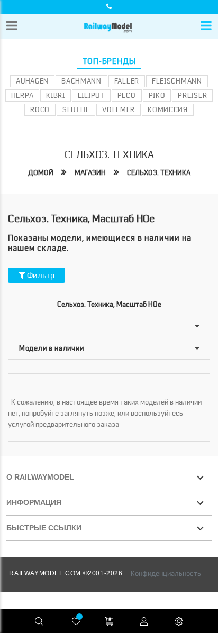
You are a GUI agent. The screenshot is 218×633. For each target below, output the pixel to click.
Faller (126, 81)
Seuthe (75, 109)
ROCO (40, 109)
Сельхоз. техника (158, 172)
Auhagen (32, 81)
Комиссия (168, 109)
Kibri (55, 95)
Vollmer (118, 109)
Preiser (192, 95)
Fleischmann (177, 81)
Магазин (90, 172)
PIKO (157, 95)
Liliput (91, 95)
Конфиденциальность (166, 573)
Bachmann (81, 81)
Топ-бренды (109, 61)
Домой (40, 172)
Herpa (22, 95)
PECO (126, 95)
